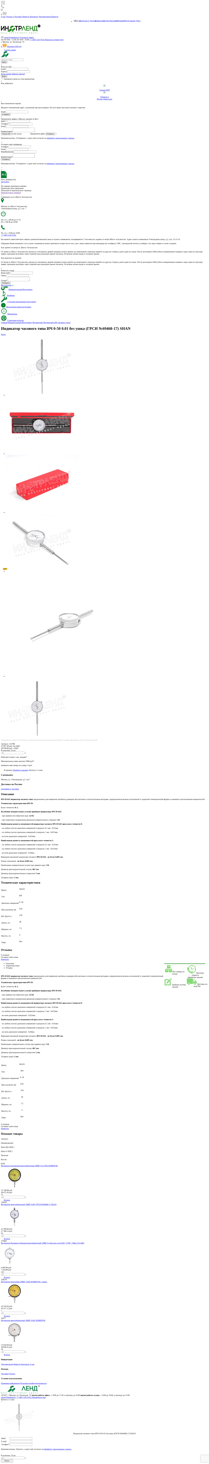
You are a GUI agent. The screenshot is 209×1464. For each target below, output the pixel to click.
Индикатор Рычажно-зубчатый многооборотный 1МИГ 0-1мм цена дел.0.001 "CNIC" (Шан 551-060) (42, 1243)
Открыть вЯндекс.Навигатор (104, 98)
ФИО (4, 121)
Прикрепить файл (37, 134)
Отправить (50, 134)
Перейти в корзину (21, 770)
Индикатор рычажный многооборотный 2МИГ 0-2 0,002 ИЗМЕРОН (29, 1166)
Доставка (5, 1374)
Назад (3, 334)
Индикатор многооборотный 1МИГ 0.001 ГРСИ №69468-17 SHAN (28, 1204)
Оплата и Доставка (14, 17)
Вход (138, 21)
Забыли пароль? (18, 74)
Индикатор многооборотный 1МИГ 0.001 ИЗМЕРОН (23, 1320)
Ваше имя (5, 273)
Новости (26, 17)
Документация (45, 17)
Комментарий (6, 131)
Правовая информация (10, 1383)
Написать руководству (54, 40)
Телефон (5, 124)
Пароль (4, 72)
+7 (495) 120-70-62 (24, 1397)
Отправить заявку (26, 37)
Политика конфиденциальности (33, 1383)
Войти (4, 76)
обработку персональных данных (60, 138)
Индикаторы (37, 323)
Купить (7, 1461)
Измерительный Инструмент (20, 323)
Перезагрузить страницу (11, 193)
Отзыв (4, 280)
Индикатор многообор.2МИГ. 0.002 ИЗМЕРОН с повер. (24, 1282)
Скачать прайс (10, 50)
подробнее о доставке (10, 789)
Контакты (34, 17)
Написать (5, 959)
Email (3, 69)
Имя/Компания (7, 152)
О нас (3, 17)
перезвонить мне (39, 1397)
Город (3, 275)
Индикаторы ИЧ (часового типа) (57, 323)
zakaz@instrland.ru (11, 37)
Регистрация (130, 21)
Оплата (12, 1374)
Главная (4, 323)
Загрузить (5, 182)
